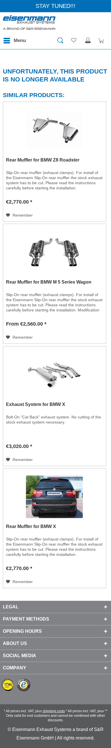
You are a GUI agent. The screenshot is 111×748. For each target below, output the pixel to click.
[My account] (88, 40)
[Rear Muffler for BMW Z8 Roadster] (54, 130)
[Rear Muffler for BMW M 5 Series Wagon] (54, 252)
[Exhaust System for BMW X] (54, 374)
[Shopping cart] (102, 40)
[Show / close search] (60, 40)
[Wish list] (74, 40)
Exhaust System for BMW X (35, 404)
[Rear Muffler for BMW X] (54, 496)
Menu (20, 40)
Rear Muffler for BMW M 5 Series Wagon (48, 282)
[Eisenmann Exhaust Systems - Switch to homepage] (29, 23)
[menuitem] (14, 40)
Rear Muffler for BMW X (31, 526)
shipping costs (54, 711)
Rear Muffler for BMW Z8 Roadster (42, 160)
